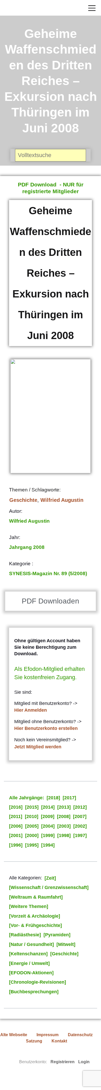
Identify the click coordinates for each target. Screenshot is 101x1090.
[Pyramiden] (57, 934)
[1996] (16, 845)
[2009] (47, 816)
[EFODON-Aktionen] (31, 972)
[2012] (80, 807)
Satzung (34, 1041)
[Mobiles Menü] (92, 8)
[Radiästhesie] (25, 934)
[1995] (32, 845)
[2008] (63, 816)
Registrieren (63, 1062)
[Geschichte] (64, 953)
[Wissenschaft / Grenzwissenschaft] (49, 887)
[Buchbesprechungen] (34, 991)
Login (84, 1062)
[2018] (53, 797)
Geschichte (23, 500)
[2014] (48, 807)
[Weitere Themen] (28, 906)
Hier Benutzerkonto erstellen (46, 728)
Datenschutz (80, 1035)
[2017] (69, 797)
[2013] (64, 807)
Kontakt (59, 1041)
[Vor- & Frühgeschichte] (35, 925)
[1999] (48, 835)
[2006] (16, 826)
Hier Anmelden (30, 710)
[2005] (32, 826)
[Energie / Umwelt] (29, 963)
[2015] (32, 807)
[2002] (80, 826)
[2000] (32, 835)
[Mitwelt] (65, 944)
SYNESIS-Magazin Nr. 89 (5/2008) (48, 573)
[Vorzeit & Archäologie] (34, 916)
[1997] (80, 835)
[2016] (16, 807)
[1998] (64, 835)
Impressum (48, 1035)
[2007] (79, 816)
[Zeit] (50, 878)
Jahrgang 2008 (27, 547)
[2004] (48, 826)
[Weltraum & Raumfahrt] (36, 897)
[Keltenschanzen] (28, 953)
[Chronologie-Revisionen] (37, 982)
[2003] (64, 826)
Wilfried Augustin (61, 500)
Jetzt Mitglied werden (37, 746)
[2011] (15, 816)
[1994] (48, 845)
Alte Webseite (13, 1035)
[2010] (31, 816)
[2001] (16, 835)
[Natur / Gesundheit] (31, 944)
